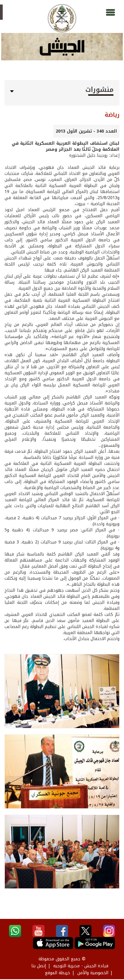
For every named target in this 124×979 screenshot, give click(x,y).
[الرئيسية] (61, 18)
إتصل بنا (38, 966)
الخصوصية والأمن (92, 973)
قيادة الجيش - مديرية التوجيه (80, 966)
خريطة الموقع (57, 973)
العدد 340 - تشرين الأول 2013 (86, 131)
